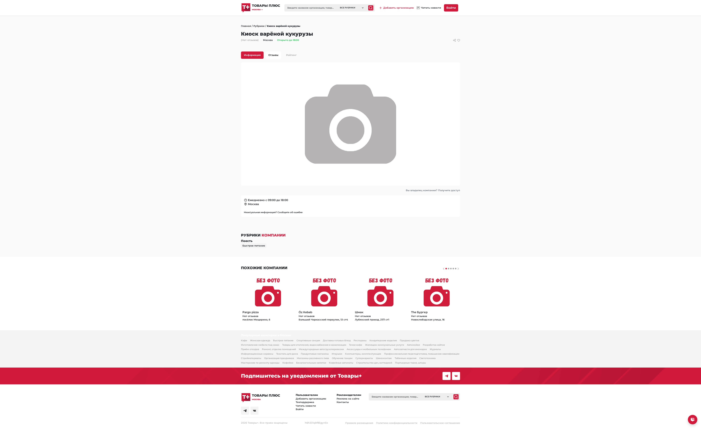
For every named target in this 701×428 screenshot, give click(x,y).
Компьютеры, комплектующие (363, 353)
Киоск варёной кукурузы (283, 25)
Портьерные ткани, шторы (410, 362)
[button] (266, 9)
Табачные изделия (405, 358)
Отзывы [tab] (273, 55)
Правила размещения (359, 422)
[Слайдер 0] (446, 268)
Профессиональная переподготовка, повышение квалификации (421, 353)
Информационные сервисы (257, 353)
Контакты (343, 402)
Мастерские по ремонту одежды (260, 362)
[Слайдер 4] (455, 268)
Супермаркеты (364, 358)
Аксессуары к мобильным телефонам (369, 349)
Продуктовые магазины (315, 353)
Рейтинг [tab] (291, 55)
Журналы (435, 349)
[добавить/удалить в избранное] (458, 40)
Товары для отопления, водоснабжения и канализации (314, 344)
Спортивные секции (308, 340)
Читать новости (306, 405)
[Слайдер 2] (451, 268)
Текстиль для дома (287, 353)
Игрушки (337, 353)
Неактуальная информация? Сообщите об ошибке (273, 212)
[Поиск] (370, 7)
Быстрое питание (253, 245)
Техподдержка (305, 402)
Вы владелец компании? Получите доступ (433, 190)
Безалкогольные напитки (311, 362)
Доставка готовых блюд (337, 340)
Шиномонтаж (384, 358)
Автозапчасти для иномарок (410, 349)
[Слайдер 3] (453, 268)
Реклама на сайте (348, 398)
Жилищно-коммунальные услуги (384, 344)
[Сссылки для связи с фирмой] (454, 40)
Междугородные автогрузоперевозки (321, 349)
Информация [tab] (252, 55)
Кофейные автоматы (341, 362)
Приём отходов (250, 349)
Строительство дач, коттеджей (374, 362)
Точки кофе (355, 344)
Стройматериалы (251, 358)
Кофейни (287, 362)
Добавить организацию (311, 398)
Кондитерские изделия (383, 340)
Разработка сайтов (434, 344)
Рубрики (259, 25)
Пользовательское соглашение (440, 422)
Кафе (244, 340)
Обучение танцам (342, 358)
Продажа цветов (409, 340)
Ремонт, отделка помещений (279, 349)
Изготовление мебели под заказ (260, 344)
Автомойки (413, 344)
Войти (451, 7)
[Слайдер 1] (448, 268)
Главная (246, 25)
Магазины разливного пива (313, 358)
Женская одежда (260, 340)
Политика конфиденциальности (396, 422)
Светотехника (427, 358)
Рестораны (360, 340)
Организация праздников (279, 358)
